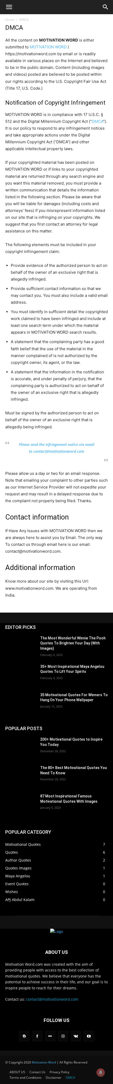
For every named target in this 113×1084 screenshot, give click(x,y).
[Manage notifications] (100, 1072)
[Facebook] (37, 1036)
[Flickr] (50, 1036)
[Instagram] (63, 1036)
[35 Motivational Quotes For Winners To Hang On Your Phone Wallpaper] (20, 703)
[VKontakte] (76, 1036)
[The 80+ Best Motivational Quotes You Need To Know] (20, 776)
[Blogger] (24, 1036)
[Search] (105, 7)
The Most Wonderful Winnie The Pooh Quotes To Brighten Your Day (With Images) (73, 643)
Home (9, 19)
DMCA (97, 121)
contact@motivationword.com (52, 999)
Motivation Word (44, 1062)
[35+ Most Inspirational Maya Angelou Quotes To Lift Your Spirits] (20, 675)
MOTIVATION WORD (48, 46)
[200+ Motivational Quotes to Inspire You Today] (20, 748)
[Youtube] (89, 1036)
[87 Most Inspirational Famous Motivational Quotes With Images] (20, 804)
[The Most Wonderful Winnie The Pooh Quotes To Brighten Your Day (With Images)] (20, 646)
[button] (9, 7)
